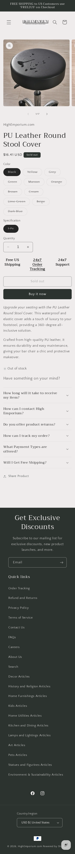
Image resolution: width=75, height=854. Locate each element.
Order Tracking (19, 588)
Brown (15, 193)
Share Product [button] (18, 476)
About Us (15, 657)
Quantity (9, 238)
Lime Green (19, 203)
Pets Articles (17, 755)
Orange (59, 183)
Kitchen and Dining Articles (28, 725)
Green (15, 183)
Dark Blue (17, 212)
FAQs (12, 637)
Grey (55, 173)
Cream (36, 193)
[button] (9, 22)
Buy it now (37, 294)
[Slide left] (28, 114)
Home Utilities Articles (25, 715)
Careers (14, 647)
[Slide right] (46, 114)
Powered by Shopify (55, 846)
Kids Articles (17, 706)
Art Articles (16, 745)
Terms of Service (20, 617)
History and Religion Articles (29, 686)
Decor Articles (19, 676)
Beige (43, 203)
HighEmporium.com (30, 846)
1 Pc (13, 230)
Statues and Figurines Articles (30, 765)
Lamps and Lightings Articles (29, 735)
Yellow (34, 173)
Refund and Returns (22, 598)
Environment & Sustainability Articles (35, 774)
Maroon (36, 183)
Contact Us (16, 627)
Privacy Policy (18, 608)
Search (13, 667)
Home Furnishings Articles (27, 696)
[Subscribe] (61, 562)
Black (14, 173)
